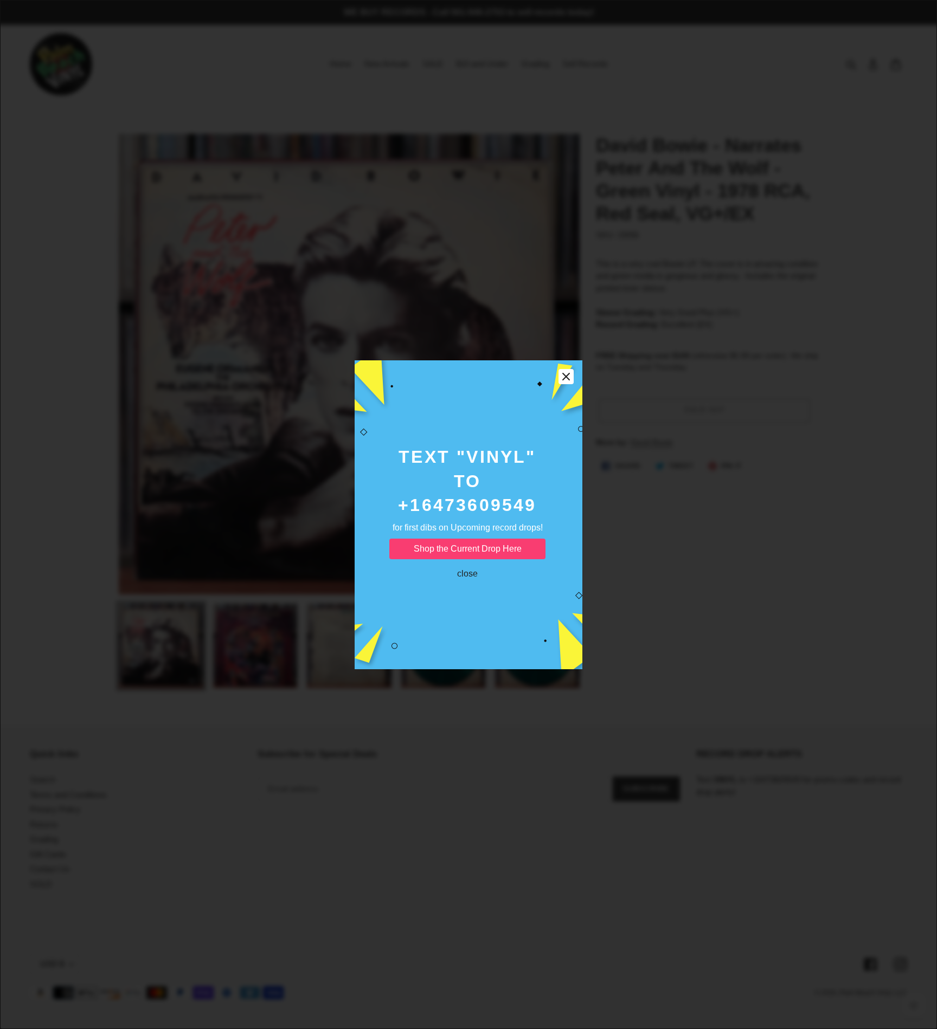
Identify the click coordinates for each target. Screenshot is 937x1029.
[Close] (566, 376)
